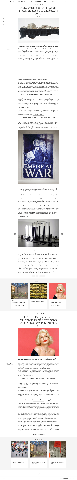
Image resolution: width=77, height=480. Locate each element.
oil (37, 276)
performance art (41, 434)
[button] (34, 250)
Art (34, 4)
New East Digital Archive (38, 1)
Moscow (35, 313)
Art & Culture (41, 4)
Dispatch (36, 4)
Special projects (21, 1)
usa (33, 276)
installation (42, 276)
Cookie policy (62, 478)
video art (34, 434)
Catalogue (12, 1)
